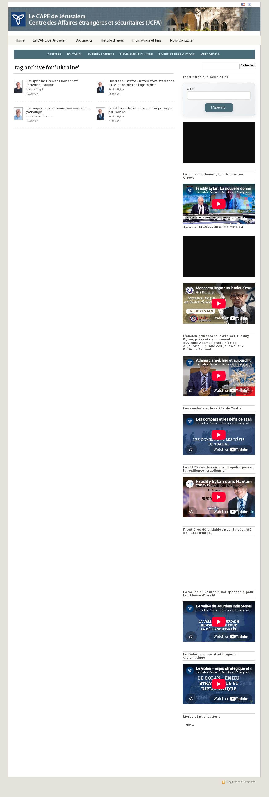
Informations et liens (147, 40)
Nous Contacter (182, 40)
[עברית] (249, 4)
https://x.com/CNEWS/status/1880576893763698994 (213, 227)
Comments (249, 782)
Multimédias (210, 54)
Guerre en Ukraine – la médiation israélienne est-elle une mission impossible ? (141, 83)
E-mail (190, 88)
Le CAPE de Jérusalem (50, 40)
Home (20, 40)
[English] (243, 4)
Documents (83, 40)
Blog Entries (233, 782)
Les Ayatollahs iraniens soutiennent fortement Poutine (52, 83)
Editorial (74, 54)
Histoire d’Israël (112, 40)
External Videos (101, 54)
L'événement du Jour (136, 54)
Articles (54, 54)
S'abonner (219, 107)
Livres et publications (177, 54)
